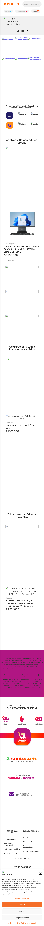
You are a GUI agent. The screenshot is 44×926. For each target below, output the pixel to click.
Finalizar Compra (30, 842)
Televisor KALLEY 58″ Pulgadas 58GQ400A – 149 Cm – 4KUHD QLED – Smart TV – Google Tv (20, 603)
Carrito (26, 838)
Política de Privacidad (28, 923)
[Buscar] (18, 4)
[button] (40, 873)
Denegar (22, 911)
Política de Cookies (13, 923)
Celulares (9, 423)
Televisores (10, 598)
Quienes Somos (10, 839)
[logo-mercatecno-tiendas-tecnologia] (12, 21)
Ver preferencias (22, 917)
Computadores (9, 244)
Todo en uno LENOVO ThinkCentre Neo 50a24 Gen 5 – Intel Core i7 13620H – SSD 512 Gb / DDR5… (22, 249)
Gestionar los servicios (21, 898)
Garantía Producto (31, 851)
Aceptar (22, 905)
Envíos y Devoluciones (29, 847)
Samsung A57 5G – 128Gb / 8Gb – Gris (21, 426)
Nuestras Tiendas (11, 853)
